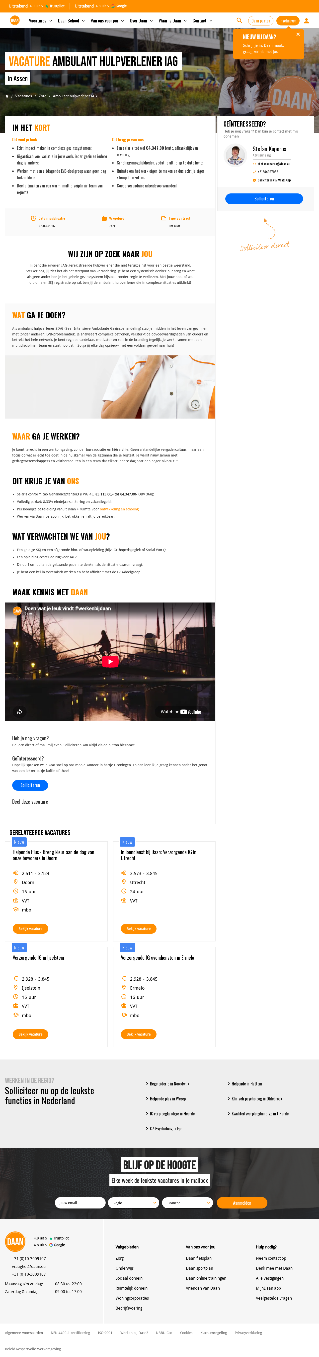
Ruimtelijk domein (132, 1288)
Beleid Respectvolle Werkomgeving (33, 1349)
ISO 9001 (105, 1333)
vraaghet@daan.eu (29, 1266)
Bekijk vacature (30, 929)
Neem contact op (271, 1258)
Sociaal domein (129, 1278)
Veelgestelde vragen (274, 1298)
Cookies (186, 1333)
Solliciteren (30, 785)
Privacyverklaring (248, 1333)
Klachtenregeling (213, 1333)
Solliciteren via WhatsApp (274, 179)
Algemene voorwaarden (24, 1333)
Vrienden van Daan (203, 1288)
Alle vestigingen (270, 1278)
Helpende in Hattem (244, 1084)
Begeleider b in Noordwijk (166, 1084)
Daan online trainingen (206, 1278)
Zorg (42, 96)
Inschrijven (288, 21)
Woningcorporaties (132, 1298)
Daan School (72, 20)
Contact (203, 20)
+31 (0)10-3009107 (29, 1258)
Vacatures (41, 20)
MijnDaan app (268, 1288)
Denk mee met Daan (274, 1268)
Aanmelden (242, 1203)
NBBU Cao (164, 1333)
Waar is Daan (173, 20)
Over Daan (142, 20)
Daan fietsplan (199, 1258)
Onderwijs (125, 1268)
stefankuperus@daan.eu (271, 163)
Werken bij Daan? (134, 1333)
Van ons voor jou (108, 20)
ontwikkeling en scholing (119, 509)
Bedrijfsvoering (129, 1308)
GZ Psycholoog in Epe (163, 1129)
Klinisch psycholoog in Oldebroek (254, 1099)
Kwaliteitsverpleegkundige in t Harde (257, 1114)
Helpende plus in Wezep (165, 1099)
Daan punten (260, 21)
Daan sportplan (199, 1268)
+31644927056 (265, 171)
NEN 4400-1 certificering (70, 1333)
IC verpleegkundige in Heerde (169, 1114)
